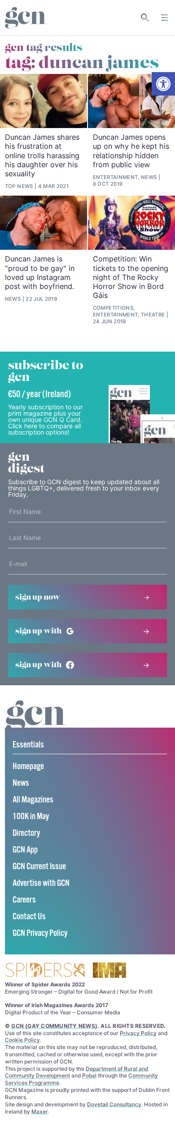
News (21, 783)
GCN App (25, 850)
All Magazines (33, 800)
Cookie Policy (22, 1039)
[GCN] (36, 724)
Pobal (89, 1075)
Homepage (28, 766)
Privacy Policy (138, 1033)
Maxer (39, 1111)
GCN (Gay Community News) (54, 1025)
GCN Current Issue (39, 866)
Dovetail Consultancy (114, 1104)
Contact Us (29, 916)
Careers (24, 900)
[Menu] (164, 18)
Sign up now (37, 597)
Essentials (28, 745)
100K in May (31, 816)
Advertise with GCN (41, 883)
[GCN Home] (25, 18)
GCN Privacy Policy (40, 933)
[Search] (145, 18)
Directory (26, 833)
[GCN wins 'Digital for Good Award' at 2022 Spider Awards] (45, 971)
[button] (163, 84)
